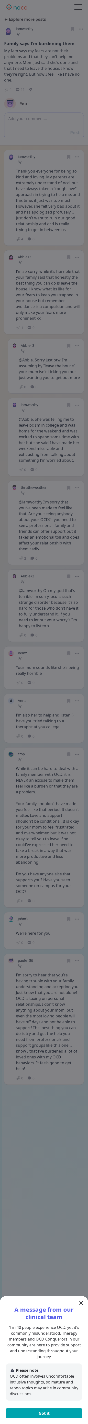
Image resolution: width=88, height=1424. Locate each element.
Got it (44, 1413)
